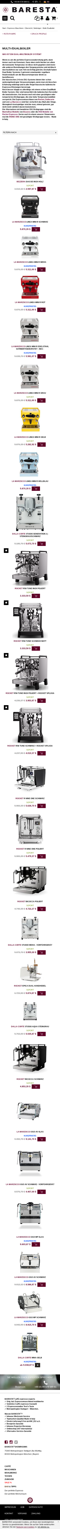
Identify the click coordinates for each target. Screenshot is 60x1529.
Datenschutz (36, 1507)
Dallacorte (49, 99)
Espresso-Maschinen (15, 28)
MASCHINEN (10, 1469)
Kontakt (9, 1513)
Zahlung (35, 1513)
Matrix (5, 112)
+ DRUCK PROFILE (38, 34)
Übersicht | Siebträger (33, 28)
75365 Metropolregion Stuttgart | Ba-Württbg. (23, 1451)
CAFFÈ (8, 1466)
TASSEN (8, 1476)
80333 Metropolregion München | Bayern (22, 1454)
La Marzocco (15, 102)
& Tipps (10, 1487)
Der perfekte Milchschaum (15, 1494)
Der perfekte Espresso (14, 1491)
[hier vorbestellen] (36, 229)
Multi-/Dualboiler (49, 28)
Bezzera (26, 112)
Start (4, 28)
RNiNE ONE (14, 117)
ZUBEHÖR (9, 1479)
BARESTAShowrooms (16, 1447)
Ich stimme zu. (44, 1527)
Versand (22, 1513)
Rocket (41, 99)
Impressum (10, 1507)
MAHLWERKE (11, 1473)
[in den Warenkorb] (41, 189)
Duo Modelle (13, 112)
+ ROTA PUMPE (9, 34)
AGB (22, 1507)
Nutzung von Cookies (25, 1527)
